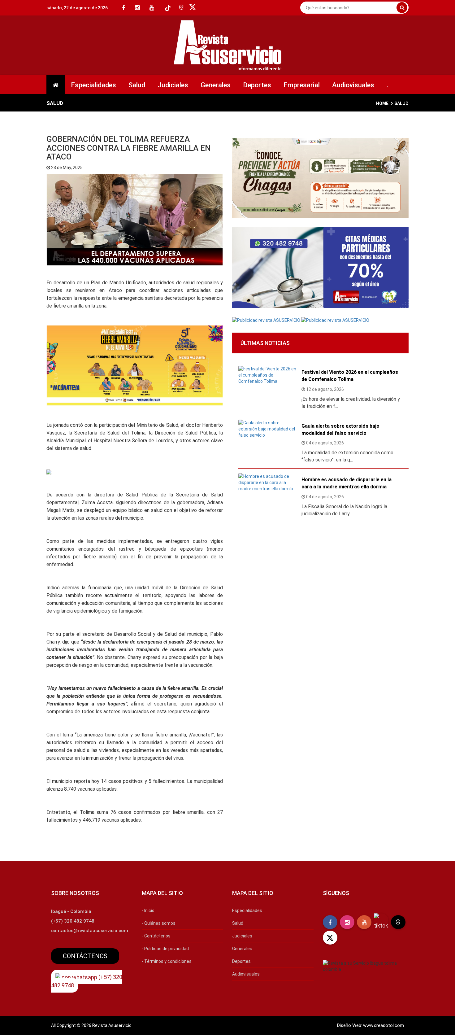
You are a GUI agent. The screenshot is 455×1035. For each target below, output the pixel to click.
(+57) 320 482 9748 (86, 981)
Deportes (257, 85)
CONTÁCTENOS (85, 956)
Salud (136, 85)
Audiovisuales (353, 85)
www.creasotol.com (383, 1025)
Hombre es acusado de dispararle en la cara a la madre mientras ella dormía (346, 483)
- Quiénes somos (159, 923)
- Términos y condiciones (167, 961)
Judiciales (173, 85)
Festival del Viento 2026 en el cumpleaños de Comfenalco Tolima (349, 375)
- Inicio (148, 910)
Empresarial (302, 85)
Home (382, 103)
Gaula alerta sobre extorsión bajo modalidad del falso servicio (340, 429)
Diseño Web (349, 1025)
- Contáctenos (156, 935)
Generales (216, 85)
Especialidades (93, 85)
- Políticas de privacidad (165, 948)
